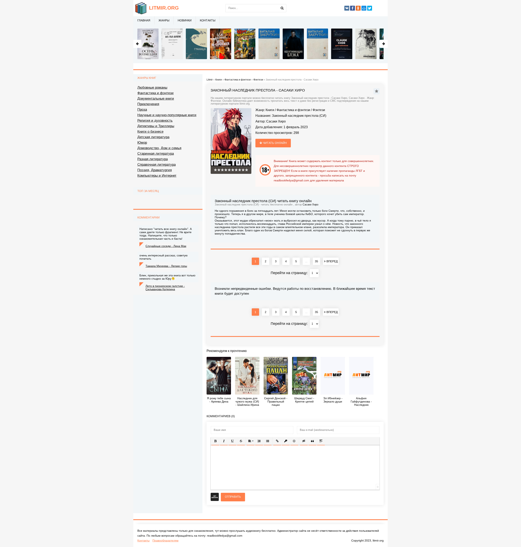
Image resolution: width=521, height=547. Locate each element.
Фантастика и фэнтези (293, 110)
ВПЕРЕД (332, 261)
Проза (142, 109)
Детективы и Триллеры (155, 126)
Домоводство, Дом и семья (159, 148)
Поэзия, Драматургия (154, 170)
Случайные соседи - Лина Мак (166, 246)
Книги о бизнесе (150, 131)
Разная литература (152, 159)
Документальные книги (155, 98)
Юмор (142, 142)
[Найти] (282, 8)
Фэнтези (319, 110)
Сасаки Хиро (276, 121)
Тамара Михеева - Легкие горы (166, 266)
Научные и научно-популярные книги (166, 115)
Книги (270, 110)
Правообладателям (165, 540)
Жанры (164, 20)
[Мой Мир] (363, 8)
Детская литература (153, 137)
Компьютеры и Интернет (156, 176)
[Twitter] (369, 8)
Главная (143, 20)
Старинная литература (155, 153)
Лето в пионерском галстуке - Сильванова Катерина (165, 287)
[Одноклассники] (358, 8)
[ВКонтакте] (346, 8)
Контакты (207, 20)
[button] (215, 441)
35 (316, 261)
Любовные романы (152, 87)
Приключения (148, 104)
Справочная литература (156, 165)
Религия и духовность (155, 120)
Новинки (185, 20)
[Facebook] (352, 8)
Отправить (233, 496)
